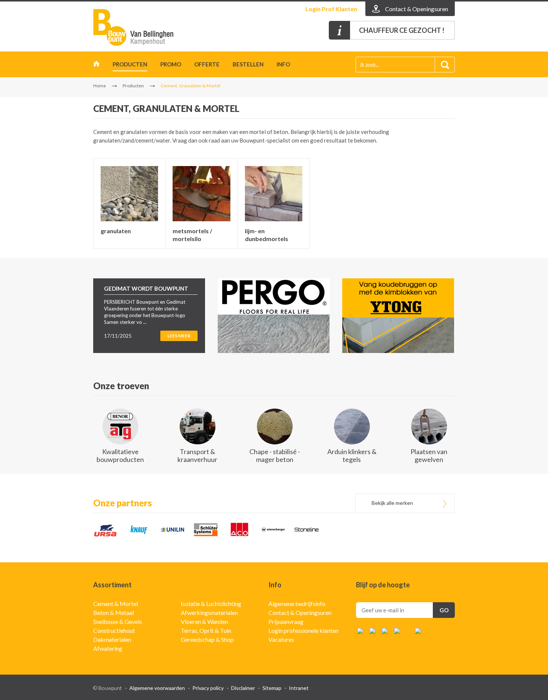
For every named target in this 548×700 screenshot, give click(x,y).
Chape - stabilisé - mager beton (274, 455)
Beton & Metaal (113, 612)
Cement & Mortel (115, 603)
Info (283, 64)
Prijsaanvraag (285, 621)
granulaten (116, 230)
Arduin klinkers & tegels (352, 455)
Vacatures (281, 639)
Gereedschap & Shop (207, 639)
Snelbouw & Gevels (117, 621)
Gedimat (136, 27)
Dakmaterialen (112, 639)
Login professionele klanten (303, 630)
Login (331, 8)
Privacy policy (208, 688)
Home (96, 65)
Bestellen (248, 64)
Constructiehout (114, 630)
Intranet (299, 688)
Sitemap (271, 688)
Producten (130, 64)
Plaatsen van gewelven (428, 455)
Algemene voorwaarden (157, 688)
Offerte (207, 64)
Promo (170, 64)
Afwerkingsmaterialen (209, 612)
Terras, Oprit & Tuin (206, 630)
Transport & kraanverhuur (197, 455)
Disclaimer (243, 688)
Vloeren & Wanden (204, 621)
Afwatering (107, 648)
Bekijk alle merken (392, 503)
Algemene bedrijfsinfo (296, 603)
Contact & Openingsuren (299, 612)
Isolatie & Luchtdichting (211, 603)
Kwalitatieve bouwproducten (120, 455)
